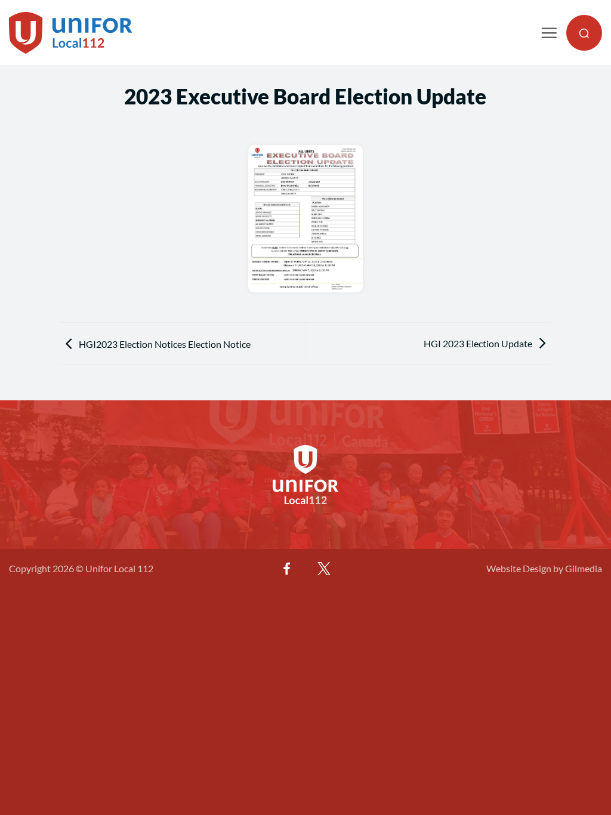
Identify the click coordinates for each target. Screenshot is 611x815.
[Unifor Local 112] (70, 33)
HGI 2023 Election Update (478, 343)
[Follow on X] (324, 568)
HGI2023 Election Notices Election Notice (165, 344)
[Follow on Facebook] (287, 568)
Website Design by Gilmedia (544, 568)
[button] (549, 33)
